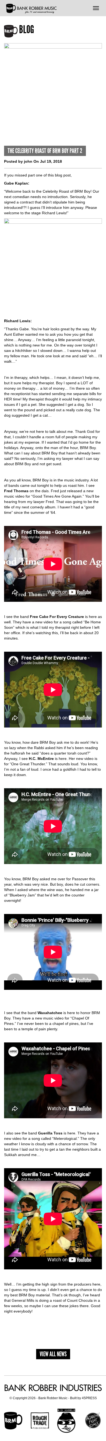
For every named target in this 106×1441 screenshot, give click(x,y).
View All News (53, 1354)
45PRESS (89, 1398)
